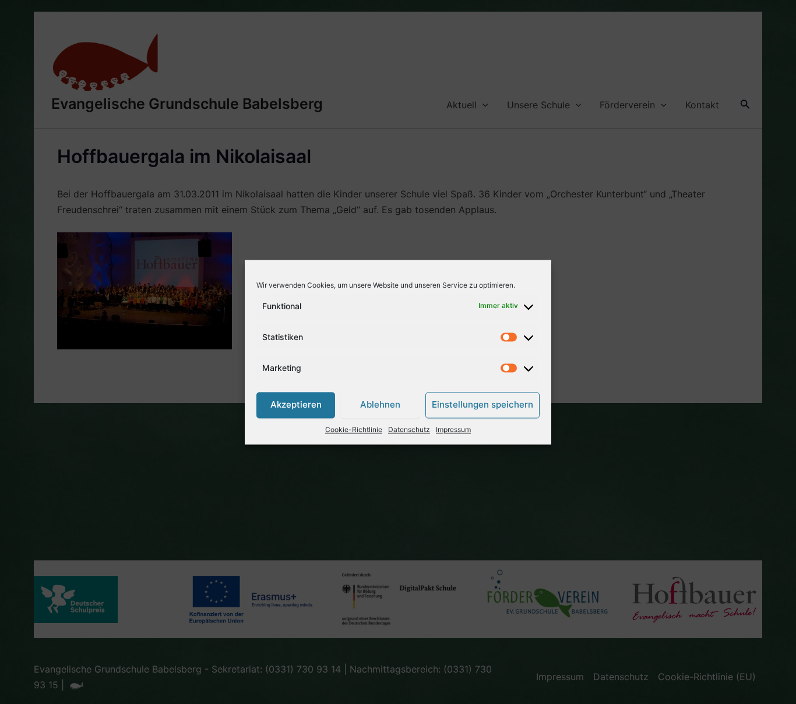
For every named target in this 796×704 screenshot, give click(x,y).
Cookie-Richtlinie (353, 429)
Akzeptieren (296, 405)
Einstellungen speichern (482, 405)
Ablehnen (380, 405)
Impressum (453, 429)
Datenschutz (409, 429)
